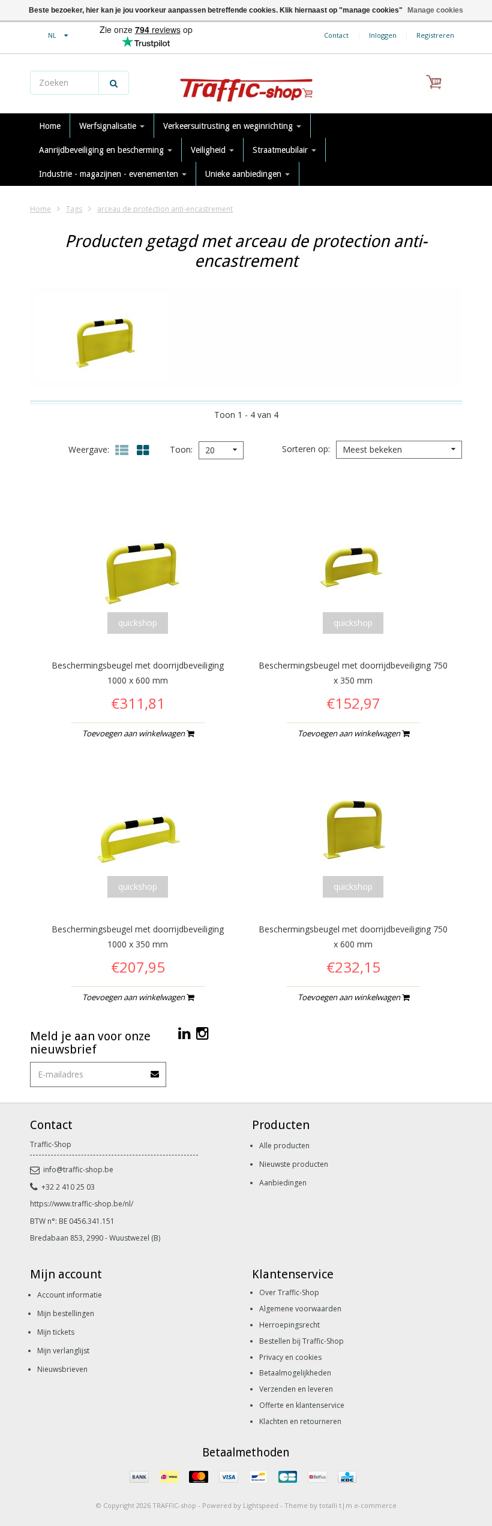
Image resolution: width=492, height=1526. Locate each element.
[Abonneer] (155, 1070)
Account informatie (69, 1295)
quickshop (137, 622)
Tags (74, 209)
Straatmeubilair (281, 150)
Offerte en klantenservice (301, 1405)
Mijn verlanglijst (63, 1351)
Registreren (435, 35)
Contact (336, 35)
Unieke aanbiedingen (244, 174)
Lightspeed (260, 1505)
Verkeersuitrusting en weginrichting (229, 126)
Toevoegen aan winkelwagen (134, 733)
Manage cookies (435, 10)
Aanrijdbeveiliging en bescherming (102, 150)
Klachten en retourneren (300, 1421)
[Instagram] (202, 1033)
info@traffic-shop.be (78, 1169)
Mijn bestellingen (65, 1313)
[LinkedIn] (184, 1033)
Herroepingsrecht (289, 1325)
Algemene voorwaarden (300, 1309)
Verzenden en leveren (296, 1389)
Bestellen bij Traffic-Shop (301, 1341)
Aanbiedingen (283, 1183)
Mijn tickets (55, 1332)
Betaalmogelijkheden (295, 1373)
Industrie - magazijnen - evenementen (110, 174)
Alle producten (284, 1145)
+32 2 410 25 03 (68, 1187)
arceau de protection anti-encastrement (165, 209)
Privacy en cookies (290, 1357)
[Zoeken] (113, 83)
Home (50, 126)
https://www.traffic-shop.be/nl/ (81, 1204)
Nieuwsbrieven (62, 1369)
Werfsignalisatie (109, 126)
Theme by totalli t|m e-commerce (340, 1505)
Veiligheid (209, 150)
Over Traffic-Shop (289, 1292)
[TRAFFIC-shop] (246, 84)
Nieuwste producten (293, 1164)
